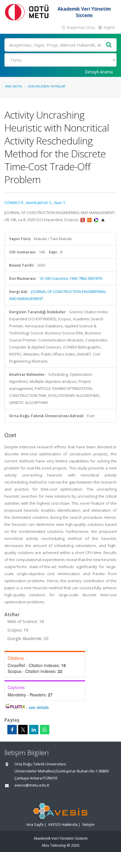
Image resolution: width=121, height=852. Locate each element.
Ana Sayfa (13, 86)
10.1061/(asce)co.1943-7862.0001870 (70, 278)
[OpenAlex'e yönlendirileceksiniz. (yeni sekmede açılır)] (103, 219)
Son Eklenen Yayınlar (46, 86)
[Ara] (109, 45)
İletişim (88, 824)
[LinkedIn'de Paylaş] (33, 729)
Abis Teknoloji (54, 845)
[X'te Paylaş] (23, 729)
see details (39, 707)
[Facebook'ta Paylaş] (12, 729)
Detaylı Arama (99, 72)
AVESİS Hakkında (63, 824)
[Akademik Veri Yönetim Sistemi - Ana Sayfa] (27, 12)
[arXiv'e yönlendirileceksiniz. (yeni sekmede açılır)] (83, 219)
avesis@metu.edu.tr (32, 785)
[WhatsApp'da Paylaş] (44, 729)
